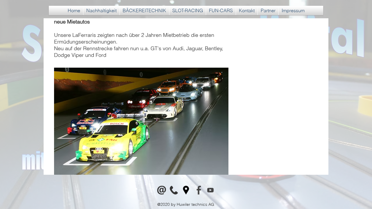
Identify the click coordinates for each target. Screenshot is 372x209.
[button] (144, 10)
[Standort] (186, 190)
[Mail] (161, 190)
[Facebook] (198, 190)
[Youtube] (210, 190)
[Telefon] (173, 190)
